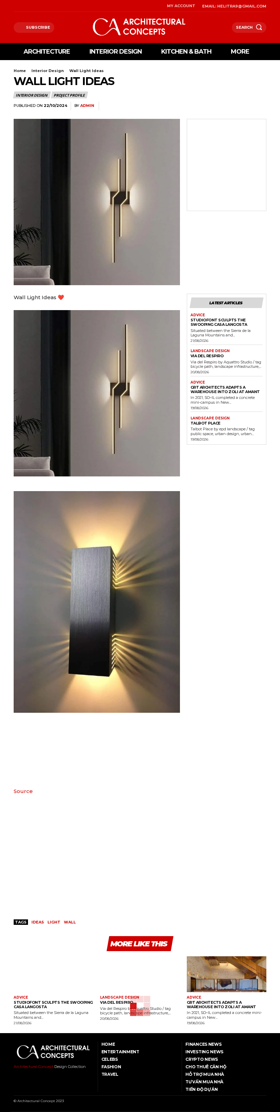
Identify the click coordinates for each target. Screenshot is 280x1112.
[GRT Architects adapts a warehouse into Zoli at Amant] (226, 974)
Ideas (37, 922)
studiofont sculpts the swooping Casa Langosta (219, 322)
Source (23, 791)
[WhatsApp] (259, 106)
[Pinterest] (244, 106)
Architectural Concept (33, 1066)
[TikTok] (33, 6)
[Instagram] (24, 6)
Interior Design (47, 70)
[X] (41, 6)
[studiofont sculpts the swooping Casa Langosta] (53, 974)
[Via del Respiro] (140, 974)
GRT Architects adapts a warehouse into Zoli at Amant (225, 389)
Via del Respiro (207, 355)
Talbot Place (206, 423)
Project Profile (69, 95)
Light (53, 922)
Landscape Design (210, 351)
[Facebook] (15, 6)
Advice (198, 315)
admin (87, 105)
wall (70, 922)
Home (20, 70)
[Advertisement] (227, 157)
